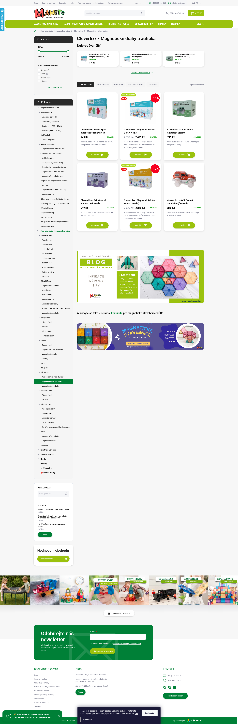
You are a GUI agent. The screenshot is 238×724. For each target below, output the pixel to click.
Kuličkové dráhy (48, 272)
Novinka (45, 77)
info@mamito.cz (174, 676)
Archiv (45, 534)
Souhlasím (149, 713)
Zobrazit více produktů (140, 73)
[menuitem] (47, 24)
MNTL (43, 432)
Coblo (43, 340)
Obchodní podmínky (66, 3)
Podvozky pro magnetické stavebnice (56, 308)
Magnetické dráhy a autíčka (52, 349)
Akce (44, 74)
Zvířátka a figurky (48, 140)
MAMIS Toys (46, 281)
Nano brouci (46, 185)
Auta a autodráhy (48, 144)
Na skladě (46, 70)
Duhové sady (47, 245)
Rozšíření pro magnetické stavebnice (56, 427)
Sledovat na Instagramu (121, 613)
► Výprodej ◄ (46, 468)
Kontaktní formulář (175, 696)
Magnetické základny (50, 304)
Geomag (44, 445)
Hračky (43, 459)
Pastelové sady (47, 240)
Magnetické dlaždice (49, 354)
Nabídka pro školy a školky (44, 695)
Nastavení (87, 719)
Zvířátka (45, 327)
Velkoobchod (39, 699)
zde (136, 713)
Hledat (142, 13)
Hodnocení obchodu (41, 702)
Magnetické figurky (49, 413)
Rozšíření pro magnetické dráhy (54, 167)
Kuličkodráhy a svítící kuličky (52, 377)
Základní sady (46, 112)
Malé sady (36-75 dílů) (50, 121)
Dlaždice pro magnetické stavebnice (55, 199)
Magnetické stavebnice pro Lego (54, 190)
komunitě (116, 313)
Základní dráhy (48, 158)
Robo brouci (46, 290)
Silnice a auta (47, 254)
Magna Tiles (45, 318)
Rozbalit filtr (53, 87)
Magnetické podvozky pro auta (53, 149)
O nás (36, 3)
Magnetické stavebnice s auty (53, 176)
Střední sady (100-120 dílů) (52, 126)
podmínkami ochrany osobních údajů (127, 644)
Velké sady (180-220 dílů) (51, 131)
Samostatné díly (48, 194)
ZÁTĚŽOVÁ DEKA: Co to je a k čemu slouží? (51, 525)
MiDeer (43, 363)
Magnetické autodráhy (50, 313)
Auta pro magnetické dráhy (52, 163)
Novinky (44, 464)
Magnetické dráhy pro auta (52, 153)
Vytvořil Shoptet (179, 721)
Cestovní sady (46, 217)
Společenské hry (47, 454)
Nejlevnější (103, 85)
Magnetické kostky (48, 226)
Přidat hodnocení (46, 559)
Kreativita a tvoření (48, 450)
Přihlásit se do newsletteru (103, 651)
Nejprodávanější (135, 85)
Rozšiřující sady (48, 267)
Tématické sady (47, 208)
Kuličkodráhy (46, 135)
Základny (45, 277)
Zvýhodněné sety (47, 213)
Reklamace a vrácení (116, 3)
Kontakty (37, 706)
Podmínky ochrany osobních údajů (91, 3)
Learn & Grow (46, 391)
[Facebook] (165, 687)
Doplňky (45, 359)
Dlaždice (45, 400)
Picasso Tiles (46, 404)
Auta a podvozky (48, 409)
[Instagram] (170, 687)
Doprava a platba (48, 3)
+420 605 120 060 (175, 680)
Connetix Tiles (46, 235)
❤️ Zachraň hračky (48, 473)
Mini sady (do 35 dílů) (50, 117)
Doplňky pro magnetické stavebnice (54, 181)
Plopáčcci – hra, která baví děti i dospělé (53, 509)
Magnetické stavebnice (50, 108)
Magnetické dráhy (49, 418)
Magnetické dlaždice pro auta (53, 172)
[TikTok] (175, 687)
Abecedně (152, 85)
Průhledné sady (48, 249)
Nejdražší (118, 85)
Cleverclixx (45, 372)
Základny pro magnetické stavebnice (55, 204)
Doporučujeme (85, 85)
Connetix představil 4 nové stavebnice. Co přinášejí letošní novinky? (53, 517)
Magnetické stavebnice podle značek (55, 231)
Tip (43, 81)
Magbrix (44, 368)
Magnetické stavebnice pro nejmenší (55, 222)
